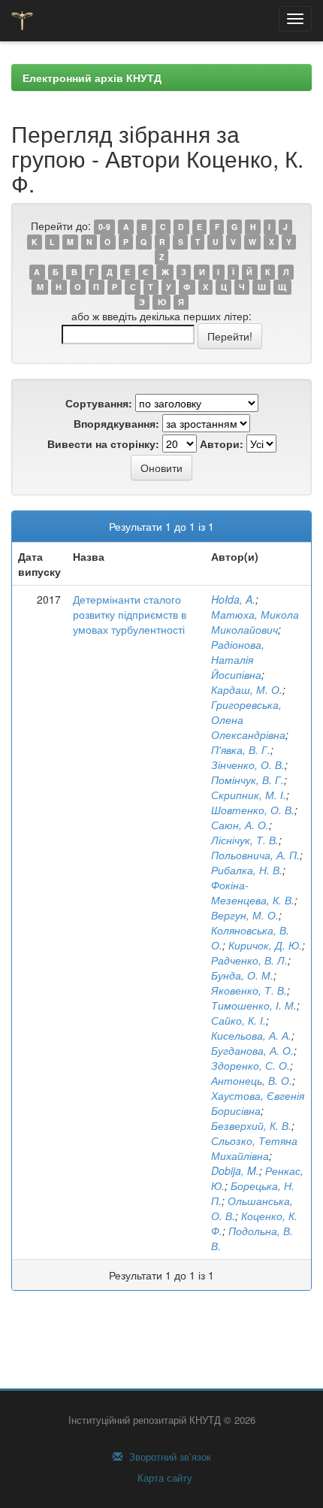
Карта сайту (163, 1478)
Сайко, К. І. (238, 1020)
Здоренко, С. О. (250, 1065)
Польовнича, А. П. (255, 854)
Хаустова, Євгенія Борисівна (257, 1103)
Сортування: (98, 402)
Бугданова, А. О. (252, 1050)
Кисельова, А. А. (251, 1035)
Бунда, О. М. (242, 975)
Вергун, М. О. (245, 914)
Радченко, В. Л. (249, 959)
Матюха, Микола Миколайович (255, 622)
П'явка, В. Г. (240, 749)
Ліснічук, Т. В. (245, 839)
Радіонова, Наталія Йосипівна (237, 659)
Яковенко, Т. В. (249, 990)
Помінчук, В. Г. (247, 779)
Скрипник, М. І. (248, 794)
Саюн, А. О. (240, 824)
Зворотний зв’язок (168, 1457)
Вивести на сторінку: (103, 443)
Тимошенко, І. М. (254, 1005)
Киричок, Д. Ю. (265, 944)
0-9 (104, 226)
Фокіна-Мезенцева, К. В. (252, 892)
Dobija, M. (235, 1170)
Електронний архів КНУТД (92, 77)
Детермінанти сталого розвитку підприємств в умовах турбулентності (129, 614)
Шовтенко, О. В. (252, 809)
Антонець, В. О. (251, 1080)
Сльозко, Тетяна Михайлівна (254, 1148)
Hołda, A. (233, 599)
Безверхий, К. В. (251, 1125)
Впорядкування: (116, 423)
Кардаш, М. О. (246, 689)
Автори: (221, 443)
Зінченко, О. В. (248, 764)
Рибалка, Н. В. (246, 869)
